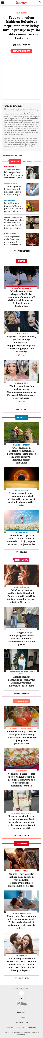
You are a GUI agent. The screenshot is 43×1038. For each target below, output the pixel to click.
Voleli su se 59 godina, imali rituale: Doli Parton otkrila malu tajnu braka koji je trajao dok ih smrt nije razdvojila (14, 224)
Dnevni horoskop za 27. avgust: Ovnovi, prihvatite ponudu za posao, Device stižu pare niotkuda (13, 207)
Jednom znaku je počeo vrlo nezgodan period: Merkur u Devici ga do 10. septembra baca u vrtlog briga (21, 499)
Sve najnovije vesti (22, 251)
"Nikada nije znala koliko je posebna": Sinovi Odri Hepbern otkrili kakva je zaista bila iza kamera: (13, 173)
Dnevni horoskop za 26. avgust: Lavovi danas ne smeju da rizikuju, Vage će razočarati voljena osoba (21, 540)
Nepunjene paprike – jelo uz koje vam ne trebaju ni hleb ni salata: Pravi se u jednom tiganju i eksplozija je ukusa (21, 779)
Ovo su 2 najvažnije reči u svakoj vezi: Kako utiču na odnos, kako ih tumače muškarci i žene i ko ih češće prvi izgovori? (21, 964)
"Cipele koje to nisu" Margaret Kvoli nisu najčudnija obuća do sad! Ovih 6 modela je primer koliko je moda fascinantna (21, 299)
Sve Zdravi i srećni (21, 836)
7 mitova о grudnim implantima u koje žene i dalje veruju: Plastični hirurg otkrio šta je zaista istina (14, 190)
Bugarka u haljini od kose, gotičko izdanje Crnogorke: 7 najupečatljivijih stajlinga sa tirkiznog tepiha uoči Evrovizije (21, 344)
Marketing (21, 1017)
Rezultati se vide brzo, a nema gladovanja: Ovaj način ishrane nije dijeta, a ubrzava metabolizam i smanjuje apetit (21, 822)
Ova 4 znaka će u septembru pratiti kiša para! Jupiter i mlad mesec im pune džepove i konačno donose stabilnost (21, 455)
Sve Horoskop (21, 552)
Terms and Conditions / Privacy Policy (21, 1027)
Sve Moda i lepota (21, 693)
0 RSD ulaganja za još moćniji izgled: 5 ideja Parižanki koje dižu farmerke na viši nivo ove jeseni (21, 638)
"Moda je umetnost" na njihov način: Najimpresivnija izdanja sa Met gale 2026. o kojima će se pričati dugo (21, 391)
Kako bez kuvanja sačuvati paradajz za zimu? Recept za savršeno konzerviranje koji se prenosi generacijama (21, 737)
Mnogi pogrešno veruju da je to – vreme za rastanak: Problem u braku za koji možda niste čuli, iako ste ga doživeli (21, 922)
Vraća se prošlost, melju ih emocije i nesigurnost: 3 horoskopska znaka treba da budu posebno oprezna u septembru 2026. (13, 240)
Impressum (21, 1012)
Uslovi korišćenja (21, 1022)
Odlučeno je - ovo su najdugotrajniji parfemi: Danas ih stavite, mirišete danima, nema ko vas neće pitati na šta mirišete (21, 596)
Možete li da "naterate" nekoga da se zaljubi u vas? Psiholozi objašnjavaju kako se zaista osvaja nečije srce (21, 879)
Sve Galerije (21, 410)
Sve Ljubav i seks (22, 978)
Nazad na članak (23, 45)
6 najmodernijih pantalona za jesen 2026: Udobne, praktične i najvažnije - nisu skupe (21, 681)
